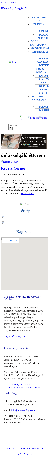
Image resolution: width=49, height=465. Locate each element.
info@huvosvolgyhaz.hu (23, 410)
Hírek (35, 20)
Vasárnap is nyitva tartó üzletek (24, 387)
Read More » (27, 193)
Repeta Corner (13, 168)
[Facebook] (7, 435)
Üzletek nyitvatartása (19, 384)
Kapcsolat (39, 99)
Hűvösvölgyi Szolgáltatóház (15, 8)
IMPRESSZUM (24, 454)
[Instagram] (15, 435)
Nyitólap (38, 17)
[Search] (10, 128)
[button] (28, 11)
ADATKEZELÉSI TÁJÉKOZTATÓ (24, 448)
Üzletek (38, 24)
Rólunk (37, 96)
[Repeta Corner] (9, 161)
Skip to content (8, 2)
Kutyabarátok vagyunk (15, 336)
